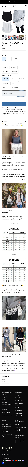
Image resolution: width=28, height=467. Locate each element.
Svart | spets (6, 71)
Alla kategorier (19, 416)
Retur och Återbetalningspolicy (7, 403)
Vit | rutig (15, 63)
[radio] (14, 93)
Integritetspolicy (6, 412)
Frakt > (3, 381)
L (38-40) (13, 78)
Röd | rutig (5, 67)
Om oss (17, 395)
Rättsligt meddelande (7, 415)
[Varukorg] (25, 6)
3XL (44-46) (14, 83)
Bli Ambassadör (19, 392)
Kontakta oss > (5, 383)
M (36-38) (5, 78)
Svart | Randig (6, 63)
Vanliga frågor (5, 397)
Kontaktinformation (6, 407)
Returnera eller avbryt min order (7, 393)
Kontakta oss (18, 400)
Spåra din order (19, 403)
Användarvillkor (5, 409)
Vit (3, 58)
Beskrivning (5, 121)
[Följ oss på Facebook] (17, 441)
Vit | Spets (14, 71)
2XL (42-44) (6, 83)
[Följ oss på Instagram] (20, 441)
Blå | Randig (16, 58)
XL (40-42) (21, 78)
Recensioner (18, 410)
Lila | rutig (13, 67)
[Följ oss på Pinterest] (23, 441)
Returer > (4, 379)
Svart (9, 58)
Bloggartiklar (18, 398)
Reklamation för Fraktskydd (19, 406)
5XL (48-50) (15, 87)
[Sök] (5, 6)
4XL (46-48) (6, 87)
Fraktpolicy (4, 399)
